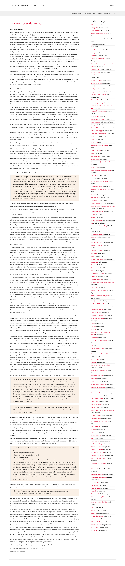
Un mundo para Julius (97, 318)
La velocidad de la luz (97, 516)
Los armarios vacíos (97, 80)
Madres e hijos (95, 69)
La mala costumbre (96, 50)
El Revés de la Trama (97, 474)
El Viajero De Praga (96, 522)
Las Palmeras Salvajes (97, 399)
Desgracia (94, 491)
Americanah (94, 237)
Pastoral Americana (97, 404)
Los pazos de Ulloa (96, 92)
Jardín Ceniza (95, 287)
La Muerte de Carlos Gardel (99, 477)
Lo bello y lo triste (96, 415)
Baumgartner (95, 53)
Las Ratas (94, 362)
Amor (92, 139)
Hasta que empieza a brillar (99, 33)
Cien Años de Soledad (97, 349)
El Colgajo (94, 125)
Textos (99, 13)
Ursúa (93, 271)
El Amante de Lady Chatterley (100, 497)
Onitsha (93, 510)
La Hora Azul (95, 530)
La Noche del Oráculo (97, 452)
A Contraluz (94, 142)
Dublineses (94, 25)
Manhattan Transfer (97, 376)
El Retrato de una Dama (98, 387)
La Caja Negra (95, 359)
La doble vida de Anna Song (99, 226)
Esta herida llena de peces (98, 95)
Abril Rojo (94, 513)
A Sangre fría (95, 28)
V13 (92, 44)
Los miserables (95, 200)
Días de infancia (95, 197)
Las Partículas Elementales (99, 458)
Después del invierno (97, 128)
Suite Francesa (95, 441)
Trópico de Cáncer (96, 447)
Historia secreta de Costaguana (100, 296)
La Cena (93, 329)
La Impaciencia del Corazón (99, 421)
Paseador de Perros (96, 525)
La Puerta (94, 519)
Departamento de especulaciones (100, 189)
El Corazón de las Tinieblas (99, 502)
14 (91, 231)
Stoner (93, 153)
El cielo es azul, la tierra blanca (100, 340)
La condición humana (97, 242)
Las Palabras (94, 396)
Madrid (76, 13)
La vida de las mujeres (97, 234)
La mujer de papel (96, 86)
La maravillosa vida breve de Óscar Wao (102, 282)
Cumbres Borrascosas (97, 315)
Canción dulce (95, 175)
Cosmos (93, 381)
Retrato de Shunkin (96, 307)
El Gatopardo (95, 469)
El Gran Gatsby (95, 203)
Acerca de (107, 13)
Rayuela (93, 432)
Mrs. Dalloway (95, 482)
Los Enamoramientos (97, 310)
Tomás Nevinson (96, 100)
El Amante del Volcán (97, 393)
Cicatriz (93, 214)
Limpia (93, 56)
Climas (93, 323)
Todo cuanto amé (96, 116)
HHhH (93, 217)
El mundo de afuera (97, 250)
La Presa (93, 429)
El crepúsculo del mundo (98, 58)
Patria (93, 178)
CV (114, 13)
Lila (92, 223)
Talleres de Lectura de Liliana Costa (27, 5)
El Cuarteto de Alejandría (98, 464)
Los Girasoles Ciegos (97, 444)
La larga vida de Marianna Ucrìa (100, 181)
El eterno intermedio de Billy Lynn (101, 170)
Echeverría (94, 195)
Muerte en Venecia (96, 279)
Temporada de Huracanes (98, 111)
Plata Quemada (95, 301)
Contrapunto (95, 262)
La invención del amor (97, 273)
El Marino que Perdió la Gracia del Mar (102, 410)
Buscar (111, 5)
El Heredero (94, 276)
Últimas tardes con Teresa (98, 384)
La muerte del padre (97, 220)
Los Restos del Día (96, 435)
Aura (92, 507)
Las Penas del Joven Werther (99, 304)
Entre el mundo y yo (97, 131)
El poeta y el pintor (96, 245)
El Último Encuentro (97, 450)
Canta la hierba (95, 494)
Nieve (92, 438)
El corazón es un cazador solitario (101, 365)
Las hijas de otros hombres (99, 134)
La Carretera (95, 390)
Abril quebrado (95, 89)
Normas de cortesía (96, 83)
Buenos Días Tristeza (97, 211)
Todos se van (95, 136)
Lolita (92, 346)
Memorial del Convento (98, 455)
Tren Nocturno (95, 488)
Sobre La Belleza (96, 427)
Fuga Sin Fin (95, 485)
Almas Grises (95, 401)
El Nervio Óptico (96, 150)
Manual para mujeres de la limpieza (101, 162)
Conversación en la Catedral (99, 370)
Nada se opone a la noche (98, 290)
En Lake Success (96, 72)
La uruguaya (94, 167)
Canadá (93, 256)
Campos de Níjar (96, 156)
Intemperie (94, 253)
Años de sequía (95, 159)
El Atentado (94, 338)
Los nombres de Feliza (26, 23)
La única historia (96, 31)
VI (92, 47)
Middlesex (94, 378)
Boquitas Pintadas (96, 312)
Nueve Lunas (95, 527)
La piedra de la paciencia (98, 259)
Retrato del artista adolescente (100, 145)
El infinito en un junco (97, 119)
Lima (90, 13)
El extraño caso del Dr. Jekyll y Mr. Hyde (103, 206)
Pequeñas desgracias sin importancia (101, 75)
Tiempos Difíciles (96, 418)
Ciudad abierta (95, 268)
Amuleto (93, 326)
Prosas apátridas (96, 122)
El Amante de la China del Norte (100, 354)
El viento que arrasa (97, 186)
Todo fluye (94, 265)
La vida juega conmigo (97, 103)
